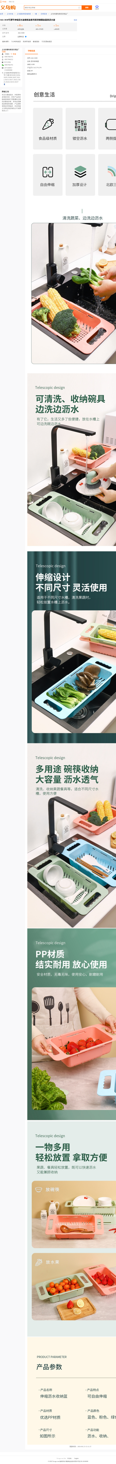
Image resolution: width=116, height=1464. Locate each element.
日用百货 (43, 14)
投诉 (75, 20)
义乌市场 (10, 14)
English (76, 1458)
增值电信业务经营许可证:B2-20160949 (76, 1461)
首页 (2, 14)
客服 (14, 54)
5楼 (35, 14)
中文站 (69, 1458)
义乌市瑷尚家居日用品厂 (59, 14)
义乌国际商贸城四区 (23, 14)
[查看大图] (5, 84)
